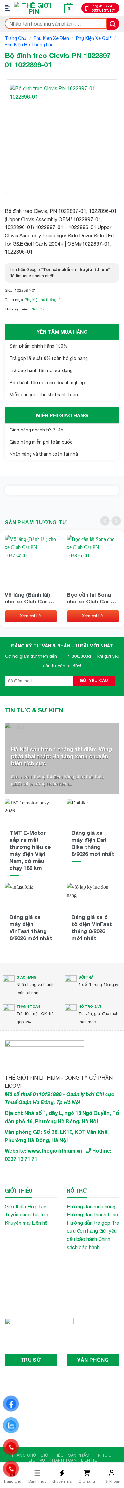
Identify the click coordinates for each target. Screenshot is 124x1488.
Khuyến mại (18, 1223)
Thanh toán (63, 1460)
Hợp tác (36, 1206)
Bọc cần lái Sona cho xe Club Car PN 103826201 (92, 598)
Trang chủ (15, 38)
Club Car (38, 309)
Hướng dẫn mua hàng (91, 1206)
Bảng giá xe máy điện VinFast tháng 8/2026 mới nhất (31, 927)
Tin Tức (102, 1455)
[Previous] (105, 521)
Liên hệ (40, 1223)
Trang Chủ (24, 1455)
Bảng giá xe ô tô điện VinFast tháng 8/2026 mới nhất (92, 927)
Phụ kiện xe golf (93, 38)
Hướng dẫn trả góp (88, 1223)
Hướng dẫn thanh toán (92, 1214)
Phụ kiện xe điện (51, 38)
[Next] (116, 521)
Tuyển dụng (18, 1214)
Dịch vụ (37, 1460)
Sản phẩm (79, 1455)
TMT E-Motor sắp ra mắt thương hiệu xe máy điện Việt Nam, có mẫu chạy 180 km (30, 850)
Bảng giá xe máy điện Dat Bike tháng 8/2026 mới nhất (93, 843)
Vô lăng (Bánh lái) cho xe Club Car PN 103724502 (30, 598)
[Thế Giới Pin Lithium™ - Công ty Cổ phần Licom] (34, 8)
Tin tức (40, 1214)
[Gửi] (113, 24)
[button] (9, 8)
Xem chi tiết (31, 615)
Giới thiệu (15, 1206)
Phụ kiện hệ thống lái (28, 44)
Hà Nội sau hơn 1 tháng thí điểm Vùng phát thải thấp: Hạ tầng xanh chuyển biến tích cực (61, 756)
